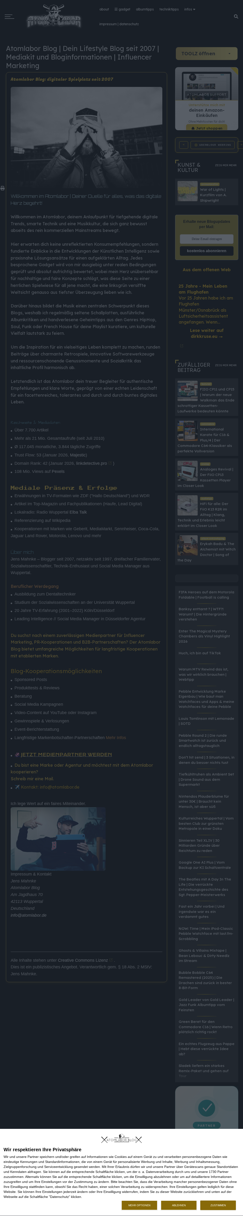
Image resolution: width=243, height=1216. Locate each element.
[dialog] (121, 1172)
